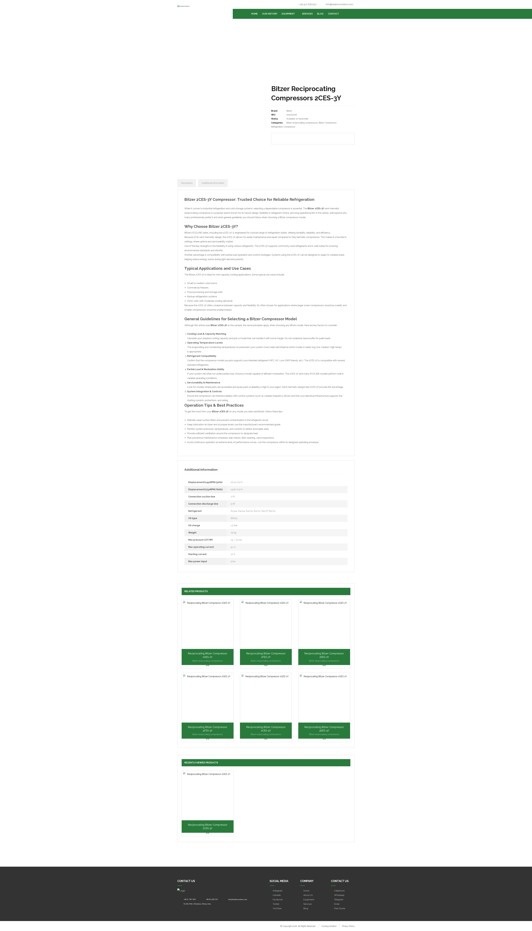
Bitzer (289, 111)
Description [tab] (187, 183)
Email (336, 904)
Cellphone (339, 890)
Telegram (338, 899)
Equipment (308, 899)
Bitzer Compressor (327, 123)
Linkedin (277, 895)
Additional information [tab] (213, 183)
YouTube (277, 908)
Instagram (277, 890)
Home (306, 890)
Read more (209, 819)
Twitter (276, 904)
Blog (305, 908)
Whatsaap (339, 895)
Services (307, 904)
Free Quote (339, 908)
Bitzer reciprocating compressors (302, 123)
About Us (308, 895)
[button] (298, 138)
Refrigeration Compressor (283, 127)
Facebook (278, 899)
